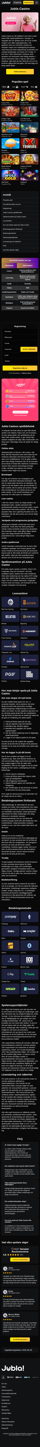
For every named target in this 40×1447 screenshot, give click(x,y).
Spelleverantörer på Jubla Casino (14, 217)
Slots (32, 87)
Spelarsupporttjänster (10, 237)
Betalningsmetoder (9, 233)
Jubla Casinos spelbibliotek (12, 212)
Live (13, 87)
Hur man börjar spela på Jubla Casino (16, 225)
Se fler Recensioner (20, 1339)
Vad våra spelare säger (11, 250)
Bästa (4, 87)
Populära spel (8, 200)
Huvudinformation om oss (12, 204)
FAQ (4, 246)
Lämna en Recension (20, 1259)
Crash (23, 87)
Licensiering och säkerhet (12, 241)
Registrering (7, 208)
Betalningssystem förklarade (13, 229)
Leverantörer (7, 221)
